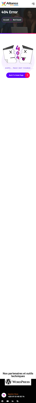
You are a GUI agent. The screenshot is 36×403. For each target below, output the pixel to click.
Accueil (6, 20)
